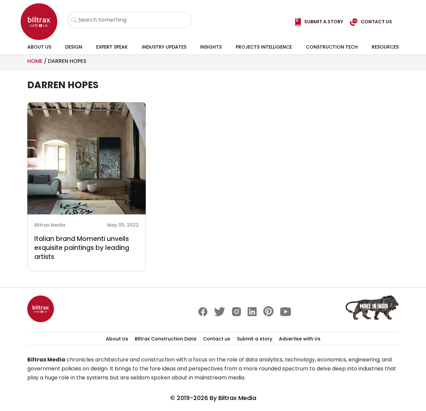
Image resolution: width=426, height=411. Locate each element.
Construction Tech (332, 47)
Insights (211, 47)
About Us (39, 47)
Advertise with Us (299, 338)
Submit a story (254, 338)
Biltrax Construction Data (165, 338)
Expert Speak (112, 47)
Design (73, 47)
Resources (385, 47)
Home (35, 61)
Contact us (216, 338)
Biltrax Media (237, 398)
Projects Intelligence (264, 47)
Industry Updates (164, 47)
